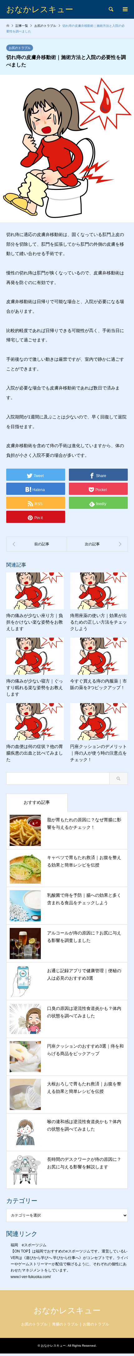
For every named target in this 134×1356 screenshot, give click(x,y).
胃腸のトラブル (65, 1324)
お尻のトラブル (20, 48)
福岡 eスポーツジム (28, 1245)
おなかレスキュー (67, 1310)
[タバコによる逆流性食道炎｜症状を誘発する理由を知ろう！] (97, 544)
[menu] (124, 9)
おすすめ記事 (37, 802)
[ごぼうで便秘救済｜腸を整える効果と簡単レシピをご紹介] (36, 544)
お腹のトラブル (96, 1324)
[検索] (110, 9)
